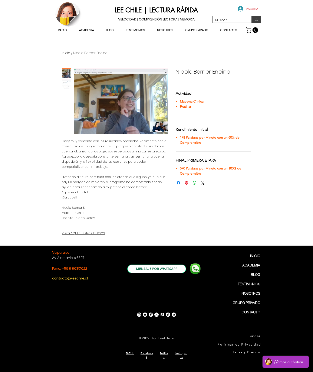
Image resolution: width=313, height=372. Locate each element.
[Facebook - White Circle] (151, 315)
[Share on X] (202, 182)
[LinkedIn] (174, 315)
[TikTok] (168, 315)
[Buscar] (256, 19)
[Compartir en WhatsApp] (194, 182)
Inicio (66, 53)
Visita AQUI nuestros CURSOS (83, 233)
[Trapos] (162, 315)
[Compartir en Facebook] (178, 182)
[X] (156, 315)
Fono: (57, 268)
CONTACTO (251, 312)
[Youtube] (145, 315)
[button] (252, 30)
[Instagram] (139, 315)
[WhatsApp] (195, 268)
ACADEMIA (251, 265)
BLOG (255, 274)
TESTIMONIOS (249, 284)
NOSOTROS (250, 293)
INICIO (255, 256)
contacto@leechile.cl (70, 278)
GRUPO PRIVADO (246, 303)
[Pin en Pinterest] (186, 182)
